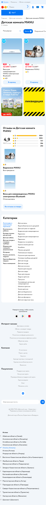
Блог (23, 383)
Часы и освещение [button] (9, 263)
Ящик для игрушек (24, 274)
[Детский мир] (4, 7)
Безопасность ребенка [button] (7, 230)
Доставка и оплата (23, 326)
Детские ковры (23, 271)
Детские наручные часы (26, 300)
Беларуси (35, 415)
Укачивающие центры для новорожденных (26, 283)
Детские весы (22, 223)
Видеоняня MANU (12, 167)
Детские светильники (25, 294)
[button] (12, 12)
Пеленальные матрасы (25, 253)
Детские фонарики (24, 297)
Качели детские (23, 289)
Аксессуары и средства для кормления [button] (7, 224)
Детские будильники (25, 292)
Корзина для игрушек (25, 269)
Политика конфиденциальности (23, 335)
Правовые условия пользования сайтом (23, 411)
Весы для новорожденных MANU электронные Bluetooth (19, 195)
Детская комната (15, 18)
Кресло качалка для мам (25, 245)
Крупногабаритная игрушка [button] (9, 260)
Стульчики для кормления (26, 255)
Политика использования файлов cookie (23, 338)
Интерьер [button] (6, 252)
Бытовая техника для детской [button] (8, 234)
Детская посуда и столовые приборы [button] (9, 242)
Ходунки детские (23, 277)
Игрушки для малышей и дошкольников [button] (8, 248)
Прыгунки (21, 279)
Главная (4, 18)
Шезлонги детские (24, 286)
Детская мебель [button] (8, 238)
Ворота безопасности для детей (28, 226)
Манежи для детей (24, 250)
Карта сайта (23, 344)
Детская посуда (23, 261)
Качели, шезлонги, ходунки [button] (9, 255)
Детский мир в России (15, 415)
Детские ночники (24, 266)
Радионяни (21, 234)
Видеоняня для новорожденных (28, 231)
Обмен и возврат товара (23, 329)
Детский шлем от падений (26, 228)
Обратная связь (23, 341)
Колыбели (21, 247)
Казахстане (26, 415)
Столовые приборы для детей (27, 258)
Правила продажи (23, 332)
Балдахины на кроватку (25, 242)
